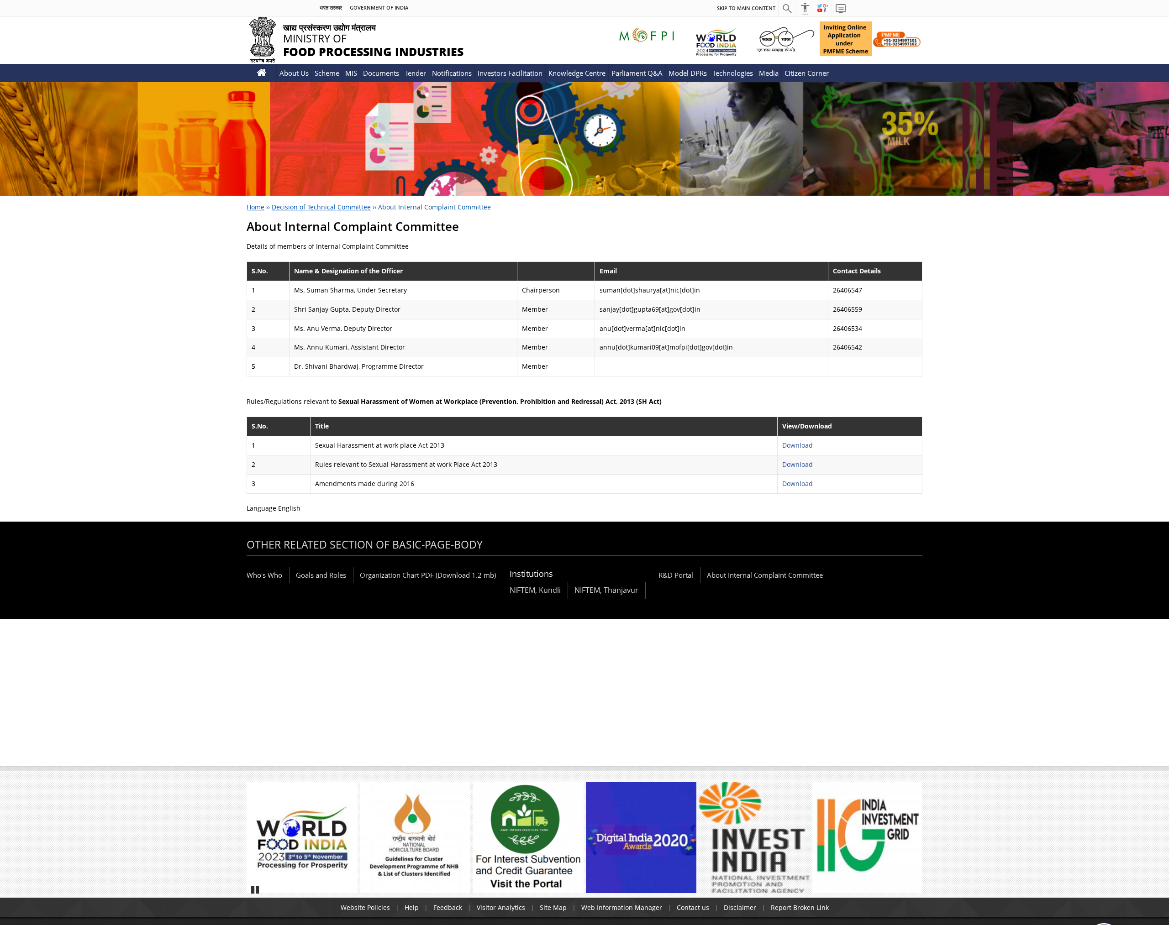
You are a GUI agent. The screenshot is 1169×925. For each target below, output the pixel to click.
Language (262, 508)
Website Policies (365, 907)
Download (797, 445)
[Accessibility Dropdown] (805, 8)
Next (911, 841)
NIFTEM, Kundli (535, 590)
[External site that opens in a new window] (302, 837)
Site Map (553, 907)
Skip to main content (746, 8)
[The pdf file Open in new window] (415, 837)
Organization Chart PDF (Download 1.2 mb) (428, 575)
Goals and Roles (321, 575)
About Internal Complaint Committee (765, 575)
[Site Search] (787, 8)
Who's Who (264, 575)
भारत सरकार (331, 7)
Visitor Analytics (501, 907)
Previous (258, 841)
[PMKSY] (897, 38)
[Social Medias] (823, 8)
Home (255, 207)
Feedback (447, 907)
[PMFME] (846, 38)
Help (412, 907)
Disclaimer (740, 907)
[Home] (261, 73)
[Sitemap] (840, 8)
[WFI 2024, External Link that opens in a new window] (715, 41)
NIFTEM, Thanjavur (606, 590)
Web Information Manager (621, 907)
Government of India (379, 7)
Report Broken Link (800, 907)
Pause (255, 889)
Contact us (693, 907)
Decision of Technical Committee (321, 207)
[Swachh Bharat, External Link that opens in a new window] (785, 38)
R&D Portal (675, 575)
